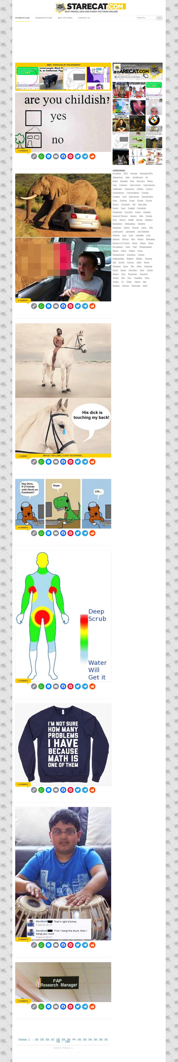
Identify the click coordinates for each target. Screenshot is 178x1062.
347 (106, 1039)
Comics (149, 189)
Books (150, 181)
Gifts (141, 216)
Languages (130, 231)
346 (101, 1039)
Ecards (140, 200)
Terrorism (144, 274)
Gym (115, 220)
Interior (127, 228)
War (144, 282)
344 (90, 1039)
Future (138, 212)
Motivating (150, 239)
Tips (123, 278)
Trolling (116, 282)
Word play (136, 286)
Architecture (138, 177)
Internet (135, 228)
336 (47, 1039)
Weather (116, 286)
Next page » (63, 1048)
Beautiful (124, 181)
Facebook (125, 204)
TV (122, 282)
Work (145, 286)
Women (125, 286)
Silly (132, 266)
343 (85, 1039)
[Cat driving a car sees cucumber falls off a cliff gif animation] (121, 157)
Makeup (116, 239)
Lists (124, 235)
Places (115, 251)
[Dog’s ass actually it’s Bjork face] (154, 107)
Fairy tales (142, 204)
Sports (123, 270)
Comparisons (118, 193)
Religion (130, 259)
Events (149, 200)
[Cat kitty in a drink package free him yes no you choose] (121, 90)
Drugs (132, 200)
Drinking (123, 200)
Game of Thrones (120, 216)
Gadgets (147, 212)
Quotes (141, 255)
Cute (124, 197)
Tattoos (116, 274)
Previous (23, 1039)
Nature (143, 243)
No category (118, 247)
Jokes (143, 228)
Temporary (132, 274)
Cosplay (145, 193)
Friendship (141, 208)
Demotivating (147, 197)
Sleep (139, 266)
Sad (114, 262)
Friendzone (117, 212)
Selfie (139, 262)
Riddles (139, 259)
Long (131, 235)
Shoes (146, 262)
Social (115, 270)
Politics (132, 251)
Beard (115, 181)
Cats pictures (149, 185)
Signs (125, 266)
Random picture (43, 18)
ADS (126, 173)
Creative (116, 197)
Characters (129, 189)
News (150, 243)
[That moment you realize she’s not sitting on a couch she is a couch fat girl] (121, 123)
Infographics (130, 224)
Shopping (117, 266)
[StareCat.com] (89, 7)
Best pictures (65, 18)
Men (133, 239)
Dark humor (134, 197)
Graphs (149, 216)
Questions (131, 255)
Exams (116, 204)
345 (95, 1039)
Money (140, 239)
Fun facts (129, 212)
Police (123, 251)
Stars (142, 270)
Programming (118, 255)
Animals (133, 173)
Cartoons (123, 185)
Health (131, 220)
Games (133, 216)
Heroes (139, 220)
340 (68, 1039)
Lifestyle (116, 235)
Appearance (118, 177)
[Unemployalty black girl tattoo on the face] (137, 107)
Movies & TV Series (121, 243)
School (121, 262)
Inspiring (141, 224)
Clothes (140, 189)
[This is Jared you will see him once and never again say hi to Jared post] (154, 140)
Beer (132, 181)
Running (148, 259)
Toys (129, 278)
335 (42, 1039)
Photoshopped (145, 247)
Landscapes (118, 231)
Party (128, 247)
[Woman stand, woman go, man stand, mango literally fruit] (137, 157)
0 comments (23, 151)
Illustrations (117, 224)
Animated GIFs (146, 173)
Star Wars (133, 270)
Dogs (115, 200)
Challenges (117, 189)
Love (148, 235)
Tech (123, 274)
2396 (67, 1041)
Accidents (117, 173)
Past (135, 247)
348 (58, 1041)
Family (115, 208)
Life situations (143, 231)
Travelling (138, 278)
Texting (116, 278)
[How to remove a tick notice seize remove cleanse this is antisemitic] (154, 157)
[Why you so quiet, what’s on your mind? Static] (121, 140)
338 (58, 1039)
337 (52, 1039)
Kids (151, 228)
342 (79, 1039)
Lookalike (140, 235)
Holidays (149, 220)
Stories (150, 270)
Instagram (117, 228)
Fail (133, 204)
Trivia (147, 278)
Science (130, 262)
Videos (137, 282)
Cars (115, 185)
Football (131, 208)
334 (36, 1039)
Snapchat (148, 266)
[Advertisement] (89, 41)
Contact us (84, 18)
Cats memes (135, 185)
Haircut (122, 220)
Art (146, 177)
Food (123, 208)
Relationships (118, 259)
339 (63, 1039)
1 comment (23, 456)
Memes (125, 239)
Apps (127, 177)
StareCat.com (22, 18)
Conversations (133, 193)
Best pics (141, 181)
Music (134, 243)
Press (140, 251)
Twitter (129, 282)
